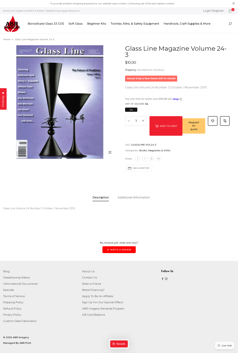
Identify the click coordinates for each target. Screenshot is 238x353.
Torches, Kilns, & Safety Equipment (134, 23)
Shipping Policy (13, 302)
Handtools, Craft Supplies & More (187, 23)
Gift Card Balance (93, 314)
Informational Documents (20, 283)
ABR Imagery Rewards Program (103, 308)
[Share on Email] (158, 158)
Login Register (213, 10)
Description (101, 197)
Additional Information (134, 197)
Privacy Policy (12, 314)
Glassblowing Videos (16, 277)
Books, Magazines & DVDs (154, 150)
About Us (88, 271)
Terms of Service (14, 296)
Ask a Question (141, 168)
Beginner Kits (96, 23)
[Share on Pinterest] (144, 158)
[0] (230, 11)
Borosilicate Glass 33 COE (46, 23)
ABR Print (25, 342)
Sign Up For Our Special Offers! (102, 302)
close (4, 3)
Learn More (181, 3)
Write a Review (122, 250)
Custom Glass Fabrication (20, 321)
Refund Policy (12, 308)
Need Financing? (93, 290)
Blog (6, 271)
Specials (8, 290)
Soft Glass (75, 23)
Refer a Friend (91, 283)
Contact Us (89, 277)
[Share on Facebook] (137, 158)
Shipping (130, 69)
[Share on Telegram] (151, 158)
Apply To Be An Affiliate (97, 296)
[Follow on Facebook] (162, 279)
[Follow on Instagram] (166, 279)
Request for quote (194, 126)
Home (6, 39)
